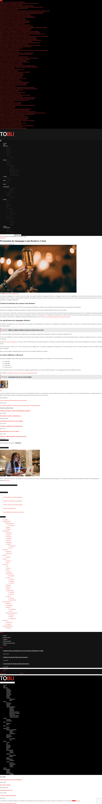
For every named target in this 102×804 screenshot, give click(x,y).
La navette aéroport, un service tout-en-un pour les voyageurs (13, 78)
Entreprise (5, 145)
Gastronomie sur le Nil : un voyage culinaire (9, 51)
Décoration (8, 161)
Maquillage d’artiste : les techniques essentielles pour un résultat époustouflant (17, 114)
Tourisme (8, 177)
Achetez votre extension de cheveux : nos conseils (11, 63)
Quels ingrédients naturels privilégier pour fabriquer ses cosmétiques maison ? (17, 5)
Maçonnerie (12, 172)
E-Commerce (12, 196)
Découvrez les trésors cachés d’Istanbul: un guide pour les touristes (14, 110)
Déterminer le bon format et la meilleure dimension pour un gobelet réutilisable (17, 98)
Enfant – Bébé (13, 213)
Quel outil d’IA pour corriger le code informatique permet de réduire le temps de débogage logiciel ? (21, 13)
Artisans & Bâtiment (10, 165)
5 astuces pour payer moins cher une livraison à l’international (13, 84)
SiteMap (21, 673)
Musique (8, 205)
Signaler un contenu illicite (9, 643)
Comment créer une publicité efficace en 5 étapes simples (12, 115)
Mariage (11, 214)
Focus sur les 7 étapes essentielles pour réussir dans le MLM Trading (14, 61)
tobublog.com (3, 673)
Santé (4, 180)
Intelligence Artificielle (11, 187)
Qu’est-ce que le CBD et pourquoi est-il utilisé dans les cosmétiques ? (15, 82)
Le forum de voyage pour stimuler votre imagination (11, 80)
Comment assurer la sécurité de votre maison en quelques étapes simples (15, 109)
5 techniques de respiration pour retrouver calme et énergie (12, 18)
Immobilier (8, 148)
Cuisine (8, 163)
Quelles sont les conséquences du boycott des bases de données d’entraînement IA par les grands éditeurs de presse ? (25, 10)
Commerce (8, 149)
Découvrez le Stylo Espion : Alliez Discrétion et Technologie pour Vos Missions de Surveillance (20, 40)
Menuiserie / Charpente (15, 171)
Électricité (12, 168)
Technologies (6, 186)
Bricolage (8, 162)
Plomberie (12, 166)
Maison (4, 159)
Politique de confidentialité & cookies (8, 803)
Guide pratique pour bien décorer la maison (9, 55)
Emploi (8, 216)
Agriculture (8, 152)
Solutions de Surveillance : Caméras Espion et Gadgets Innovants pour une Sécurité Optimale (20, 32)
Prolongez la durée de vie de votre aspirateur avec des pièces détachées (15, 24)
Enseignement (9, 217)
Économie (8, 204)
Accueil (5, 143)
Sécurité (11, 209)
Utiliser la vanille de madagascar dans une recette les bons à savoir (14, 100)
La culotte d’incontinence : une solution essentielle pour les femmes (14, 59)
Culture (8, 200)
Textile (7, 154)
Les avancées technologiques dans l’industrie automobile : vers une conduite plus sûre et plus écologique (22, 112)
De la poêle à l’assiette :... (5, 784)
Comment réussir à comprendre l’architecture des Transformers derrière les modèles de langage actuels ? (22, 12)
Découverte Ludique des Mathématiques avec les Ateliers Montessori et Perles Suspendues (19, 31)
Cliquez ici (7, 480)
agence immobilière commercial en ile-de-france (13, 512)
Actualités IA (12, 191)
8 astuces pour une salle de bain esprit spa (9, 9)
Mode (4, 184)
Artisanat (8, 153)
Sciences (8, 203)
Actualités (5, 519)
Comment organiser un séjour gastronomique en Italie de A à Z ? (13, 19)
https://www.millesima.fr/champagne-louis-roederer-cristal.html (56, 316)
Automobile (12, 157)
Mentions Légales (7, 641)
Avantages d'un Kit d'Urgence (9, 508)
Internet (8, 195)
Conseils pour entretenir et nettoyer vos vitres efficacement (12, 92)
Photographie (12, 222)
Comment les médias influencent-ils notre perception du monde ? (14, 116)
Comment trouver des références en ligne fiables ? (10, 103)
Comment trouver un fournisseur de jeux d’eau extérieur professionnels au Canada (17, 65)
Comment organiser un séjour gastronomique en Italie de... (15, 410)
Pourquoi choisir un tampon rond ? (7, 107)
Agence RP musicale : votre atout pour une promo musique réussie (14, 44)
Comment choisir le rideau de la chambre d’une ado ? (11, 96)
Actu (4, 144)
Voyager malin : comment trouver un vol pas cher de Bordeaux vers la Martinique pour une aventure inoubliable (24, 50)
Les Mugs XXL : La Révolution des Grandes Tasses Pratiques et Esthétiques (16, 28)
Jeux (11, 198)
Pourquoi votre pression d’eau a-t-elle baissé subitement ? (12, 1)
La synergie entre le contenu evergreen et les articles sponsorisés (14, 56)
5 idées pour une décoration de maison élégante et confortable (13, 128)
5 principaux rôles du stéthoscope (7, 68)
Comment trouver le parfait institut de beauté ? (10, 49)
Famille (8, 212)
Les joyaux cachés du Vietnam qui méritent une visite (11, 89)
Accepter (74, 800)
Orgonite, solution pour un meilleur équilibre (13, 504)
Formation (12, 218)
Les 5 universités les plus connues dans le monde (10, 121)
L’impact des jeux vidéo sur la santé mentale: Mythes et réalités (13, 119)
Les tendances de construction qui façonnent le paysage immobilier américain (16, 125)
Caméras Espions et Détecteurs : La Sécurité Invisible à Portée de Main (15, 30)
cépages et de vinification (11, 341)
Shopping (12, 221)
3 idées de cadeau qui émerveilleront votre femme (10, 102)
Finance (8, 147)
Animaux (12, 210)
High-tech (8, 193)
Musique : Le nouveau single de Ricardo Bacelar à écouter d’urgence (15, 35)
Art (7, 202)
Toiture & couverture (14, 175)
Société (4, 199)
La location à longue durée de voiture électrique (10, 93)
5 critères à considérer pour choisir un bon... (11, 426)
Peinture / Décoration (14, 173)
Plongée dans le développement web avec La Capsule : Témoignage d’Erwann (17, 52)
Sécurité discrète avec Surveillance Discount (12, 497)
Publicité (8, 230)
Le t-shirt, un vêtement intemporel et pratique (10, 79)
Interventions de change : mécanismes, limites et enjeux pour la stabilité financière (18, 17)
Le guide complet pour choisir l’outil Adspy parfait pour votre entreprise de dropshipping (19, 58)
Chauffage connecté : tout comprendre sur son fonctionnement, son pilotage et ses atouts (19, 3)
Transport (8, 156)
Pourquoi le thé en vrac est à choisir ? (8, 86)
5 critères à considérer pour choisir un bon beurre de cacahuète (13, 83)
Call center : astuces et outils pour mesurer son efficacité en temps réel (15, 95)
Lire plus (78, 800)
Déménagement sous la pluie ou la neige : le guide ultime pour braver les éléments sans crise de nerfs (21, 7)
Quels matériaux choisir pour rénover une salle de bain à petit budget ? (15, 21)
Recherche (18, 235)
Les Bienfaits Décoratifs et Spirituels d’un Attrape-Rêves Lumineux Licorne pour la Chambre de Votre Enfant (23, 27)
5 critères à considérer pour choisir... (8, 795)
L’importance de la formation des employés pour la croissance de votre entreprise (17, 120)
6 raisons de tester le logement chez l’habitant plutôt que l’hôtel (13, 8)
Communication (6, 227)
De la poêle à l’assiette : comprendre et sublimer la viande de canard (14, 22)
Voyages (5, 176)
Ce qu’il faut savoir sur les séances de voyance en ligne (12, 74)
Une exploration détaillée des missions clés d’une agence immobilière (15, 72)
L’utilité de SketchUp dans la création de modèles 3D (11, 64)
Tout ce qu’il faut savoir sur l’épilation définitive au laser (12, 69)
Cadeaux (11, 223)
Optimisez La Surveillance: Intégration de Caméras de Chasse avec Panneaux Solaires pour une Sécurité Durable (24, 36)
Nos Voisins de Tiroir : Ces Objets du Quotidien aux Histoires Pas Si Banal (16, 41)
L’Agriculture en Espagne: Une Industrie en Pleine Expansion (13, 123)
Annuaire (5, 639)
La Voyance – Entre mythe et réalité (7, 106)
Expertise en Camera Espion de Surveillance (12, 500)
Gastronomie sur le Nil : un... (6, 790)
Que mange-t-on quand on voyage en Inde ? (9, 91)
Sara (4, 244)
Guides (11, 190)
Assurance (8, 151)
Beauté (7, 185)
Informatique (9, 194)
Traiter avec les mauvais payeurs (7, 101)
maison (16, 324)
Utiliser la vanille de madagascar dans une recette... (13, 436)
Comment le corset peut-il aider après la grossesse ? (11, 77)
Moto (11, 158)
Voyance (11, 224)
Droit (7, 207)
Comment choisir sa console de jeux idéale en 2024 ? (11, 47)
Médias (8, 228)
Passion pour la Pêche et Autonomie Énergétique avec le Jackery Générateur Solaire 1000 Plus (20, 45)
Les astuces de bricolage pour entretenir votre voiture (11, 126)
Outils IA (11, 189)
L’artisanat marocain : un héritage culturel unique (10, 124)
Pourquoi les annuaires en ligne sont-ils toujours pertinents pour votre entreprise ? (17, 105)
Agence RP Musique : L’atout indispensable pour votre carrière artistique (15, 46)
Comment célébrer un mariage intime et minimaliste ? (11, 4)
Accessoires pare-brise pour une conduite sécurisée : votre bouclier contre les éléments (18, 38)
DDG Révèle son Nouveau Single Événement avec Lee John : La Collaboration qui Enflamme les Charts (22, 33)
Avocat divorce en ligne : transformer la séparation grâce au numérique (15, 14)
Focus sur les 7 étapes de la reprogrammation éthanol (11, 73)
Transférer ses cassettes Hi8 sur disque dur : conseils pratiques (13, 60)
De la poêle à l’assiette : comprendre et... (10, 415)
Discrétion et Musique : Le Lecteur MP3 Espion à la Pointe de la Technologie (16, 26)
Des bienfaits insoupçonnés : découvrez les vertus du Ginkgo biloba (22, 372)
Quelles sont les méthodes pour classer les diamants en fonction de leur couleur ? (17, 87)
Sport (7, 182)
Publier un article (7, 637)
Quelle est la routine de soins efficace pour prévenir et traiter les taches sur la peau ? (18, 97)
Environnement (9, 208)
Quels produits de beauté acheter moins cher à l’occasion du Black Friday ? (16, 54)
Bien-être (8, 181)
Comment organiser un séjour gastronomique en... (11, 779)
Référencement (9, 231)
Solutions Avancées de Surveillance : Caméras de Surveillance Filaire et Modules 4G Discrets (20, 42)
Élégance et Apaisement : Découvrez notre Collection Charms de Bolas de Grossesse (18, 37)
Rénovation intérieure (14, 170)
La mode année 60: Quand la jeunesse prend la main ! (11, 75)
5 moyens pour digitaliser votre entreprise (9, 70)
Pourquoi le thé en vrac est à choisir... (10, 431)
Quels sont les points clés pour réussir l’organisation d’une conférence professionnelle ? (19, 88)
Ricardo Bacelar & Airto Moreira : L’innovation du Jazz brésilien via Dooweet (17, 15)
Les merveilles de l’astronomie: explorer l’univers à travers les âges (14, 117)
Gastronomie (9, 179)
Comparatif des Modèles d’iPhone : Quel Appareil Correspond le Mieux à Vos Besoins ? (19, 66)
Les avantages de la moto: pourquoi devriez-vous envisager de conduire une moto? (18, 111)
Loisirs (7, 219)
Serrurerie (12, 167)
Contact (5, 226)
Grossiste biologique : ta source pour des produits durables (12, 23)
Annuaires (12, 232)
